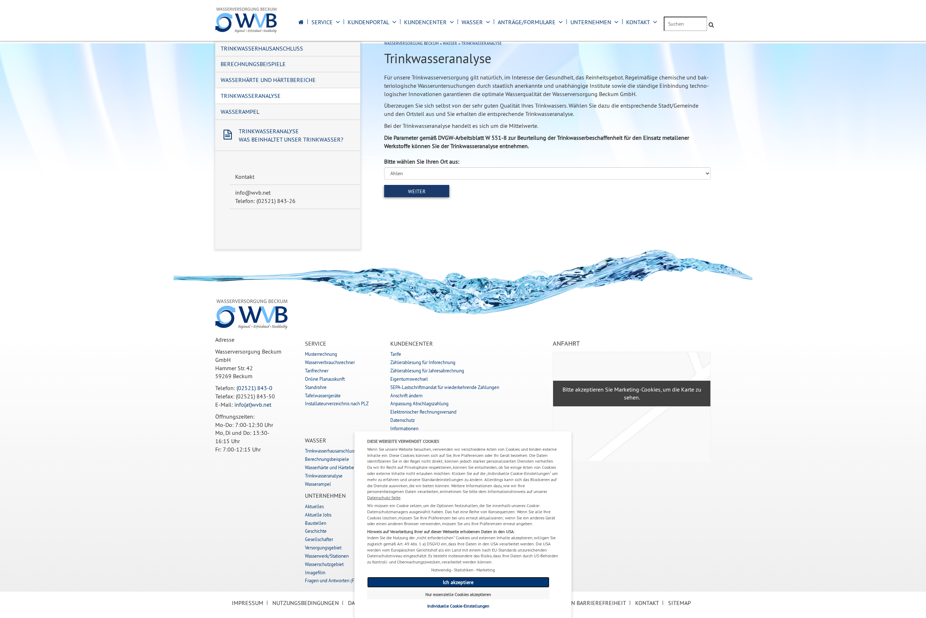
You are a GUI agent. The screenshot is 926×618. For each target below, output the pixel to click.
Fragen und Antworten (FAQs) (334, 580)
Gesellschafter (319, 539)
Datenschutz (402, 420)
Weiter (416, 191)
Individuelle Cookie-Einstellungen (458, 606)
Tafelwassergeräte (323, 395)
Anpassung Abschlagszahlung (419, 403)
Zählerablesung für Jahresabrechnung (427, 370)
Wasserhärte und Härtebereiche (268, 79)
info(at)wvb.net (252, 404)
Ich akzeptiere (458, 582)
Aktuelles (314, 506)
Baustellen (315, 523)
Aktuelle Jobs (318, 515)
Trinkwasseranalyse (251, 95)
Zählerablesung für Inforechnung (422, 362)
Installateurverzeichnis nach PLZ (337, 403)
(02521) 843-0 (254, 388)
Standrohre (316, 387)
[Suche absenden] (711, 24)
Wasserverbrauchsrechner (330, 362)
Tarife (395, 354)
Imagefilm (315, 572)
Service (322, 22)
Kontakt (638, 22)
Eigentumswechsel (409, 379)
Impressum (247, 602)
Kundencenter (425, 22)
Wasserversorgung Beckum (411, 43)
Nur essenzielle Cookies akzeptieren (458, 594)
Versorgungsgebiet (323, 547)
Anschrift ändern (406, 395)
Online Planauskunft (325, 379)
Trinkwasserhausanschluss (262, 48)
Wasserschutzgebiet (324, 564)
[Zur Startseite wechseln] (301, 22)
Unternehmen (590, 22)
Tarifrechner (316, 370)
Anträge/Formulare (527, 22)
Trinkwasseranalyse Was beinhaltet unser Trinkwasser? (291, 135)
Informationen (404, 428)
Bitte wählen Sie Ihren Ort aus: (421, 161)
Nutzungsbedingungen (305, 602)
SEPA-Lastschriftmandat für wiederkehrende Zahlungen (444, 387)
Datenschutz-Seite (383, 497)
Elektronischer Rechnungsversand (423, 412)
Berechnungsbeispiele (253, 64)
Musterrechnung (321, 354)
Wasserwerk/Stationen (327, 556)
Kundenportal (368, 22)
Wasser (472, 22)
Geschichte (316, 531)
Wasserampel (240, 111)
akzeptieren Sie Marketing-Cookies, (618, 389)
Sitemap (679, 602)
